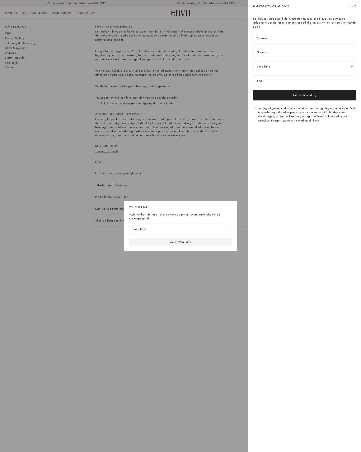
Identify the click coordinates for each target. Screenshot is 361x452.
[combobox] (180, 229)
